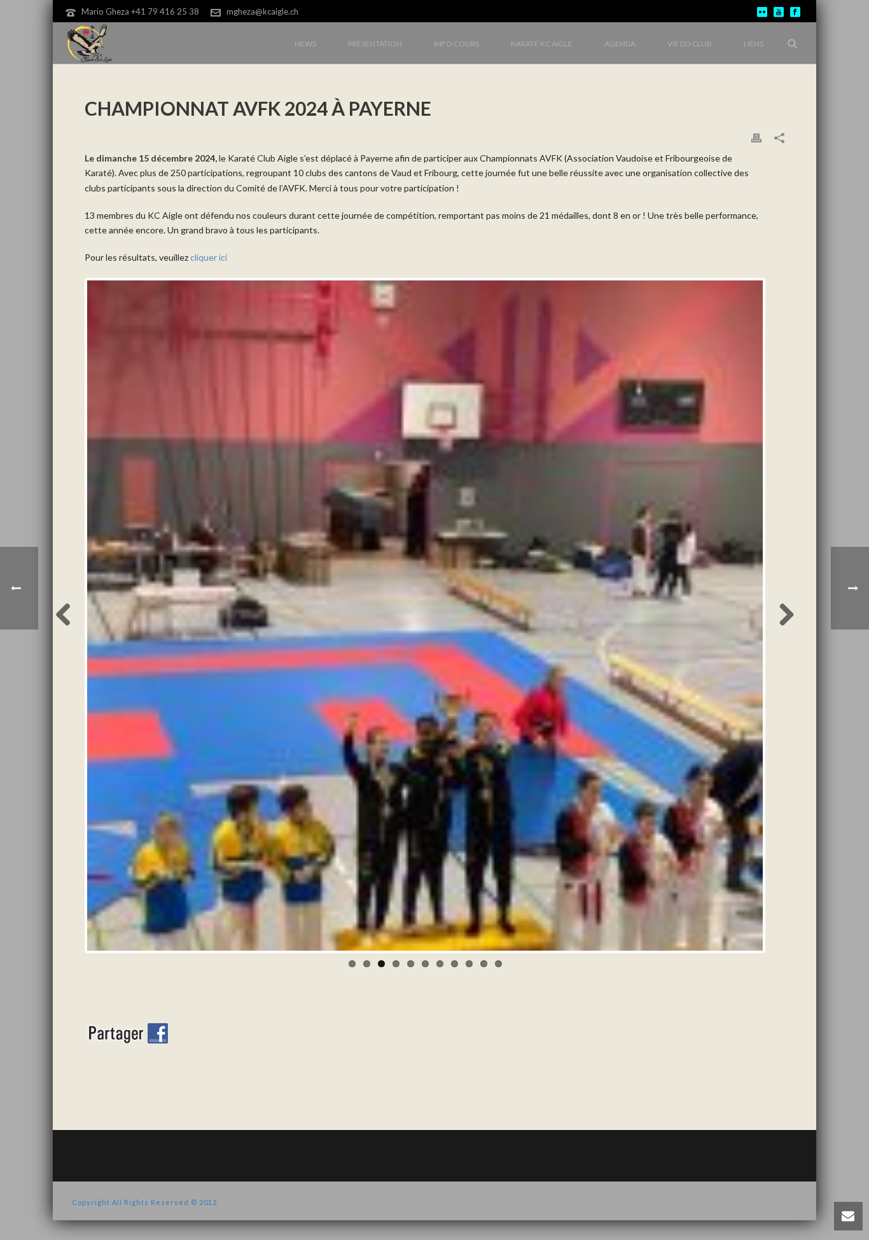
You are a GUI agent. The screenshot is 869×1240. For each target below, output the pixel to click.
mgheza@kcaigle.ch (262, 11)
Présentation (375, 43)
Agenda (620, 43)
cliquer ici (208, 257)
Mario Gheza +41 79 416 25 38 (140, 11)
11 (498, 963)
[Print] (756, 137)
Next (782, 615)
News (305, 43)
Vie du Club (689, 43)
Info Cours (456, 43)
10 (483, 963)
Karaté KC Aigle (542, 43)
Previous (68, 615)
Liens (753, 43)
